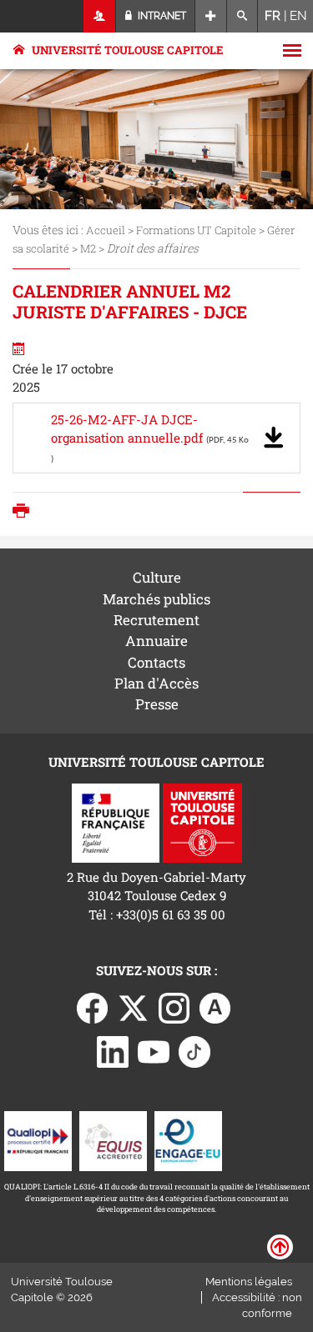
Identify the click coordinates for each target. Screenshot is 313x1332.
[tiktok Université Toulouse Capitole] (194, 1050)
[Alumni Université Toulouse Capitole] (215, 1007)
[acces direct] (210, 16)
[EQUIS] (113, 1139)
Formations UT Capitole (196, 230)
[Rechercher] (242, 16)
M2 (88, 248)
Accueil (105, 230)
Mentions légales (248, 1281)
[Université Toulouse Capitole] (202, 822)
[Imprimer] (25, 512)
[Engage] (188, 1139)
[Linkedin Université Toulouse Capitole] (113, 1050)
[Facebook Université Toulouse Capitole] (93, 1007)
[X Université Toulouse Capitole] (133, 1007)
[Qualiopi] (38, 1139)
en (298, 15)
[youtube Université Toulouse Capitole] (153, 1050)
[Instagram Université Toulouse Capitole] (174, 1007)
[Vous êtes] (99, 16)
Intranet (160, 16)
